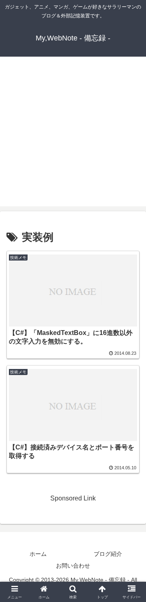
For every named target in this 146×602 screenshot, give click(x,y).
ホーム (38, 554)
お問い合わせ (73, 565)
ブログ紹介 (108, 554)
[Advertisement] (73, 133)
